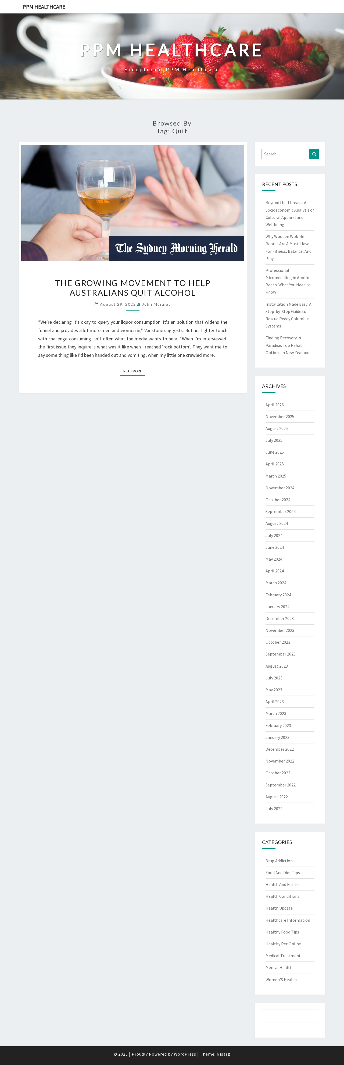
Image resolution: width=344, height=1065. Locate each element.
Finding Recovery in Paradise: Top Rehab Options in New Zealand (287, 345)
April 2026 (275, 404)
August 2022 (277, 796)
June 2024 (275, 547)
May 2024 (274, 559)
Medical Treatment (283, 955)
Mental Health (279, 967)
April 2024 (275, 571)
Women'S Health (281, 979)
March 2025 (276, 476)
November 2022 (280, 761)
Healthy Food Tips (282, 932)
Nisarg (223, 1054)
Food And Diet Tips (283, 872)
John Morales (156, 304)
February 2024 (278, 594)
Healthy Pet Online (283, 943)
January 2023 (277, 737)
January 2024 (277, 606)
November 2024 (280, 487)
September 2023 (281, 654)
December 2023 (280, 618)
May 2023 (274, 689)
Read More (134, 370)
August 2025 (277, 428)
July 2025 (274, 440)
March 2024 (276, 582)
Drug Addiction (279, 860)
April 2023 (275, 701)
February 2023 (278, 725)
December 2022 (280, 749)
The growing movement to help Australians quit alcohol (133, 287)
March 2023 (276, 713)
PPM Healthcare (44, 6)
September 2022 (281, 785)
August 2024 (277, 523)
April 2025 (275, 463)
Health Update (279, 908)
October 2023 (278, 642)
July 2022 (274, 808)
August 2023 (277, 666)
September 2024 (281, 511)
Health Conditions (282, 896)
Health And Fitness (283, 884)
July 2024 (274, 535)
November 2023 (280, 630)
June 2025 (275, 452)
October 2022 (278, 772)
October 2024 (278, 499)
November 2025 (280, 416)
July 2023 (274, 678)
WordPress (185, 1054)
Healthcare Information (288, 920)
